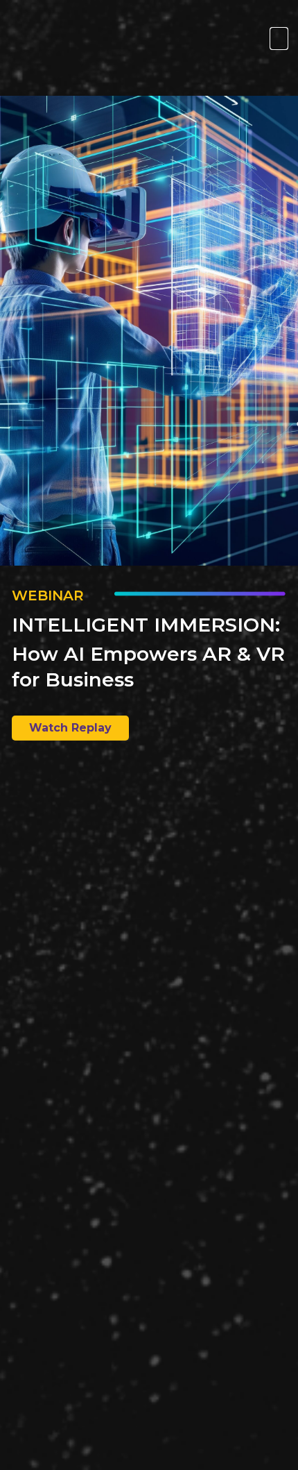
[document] (149, 735)
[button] (279, 38)
